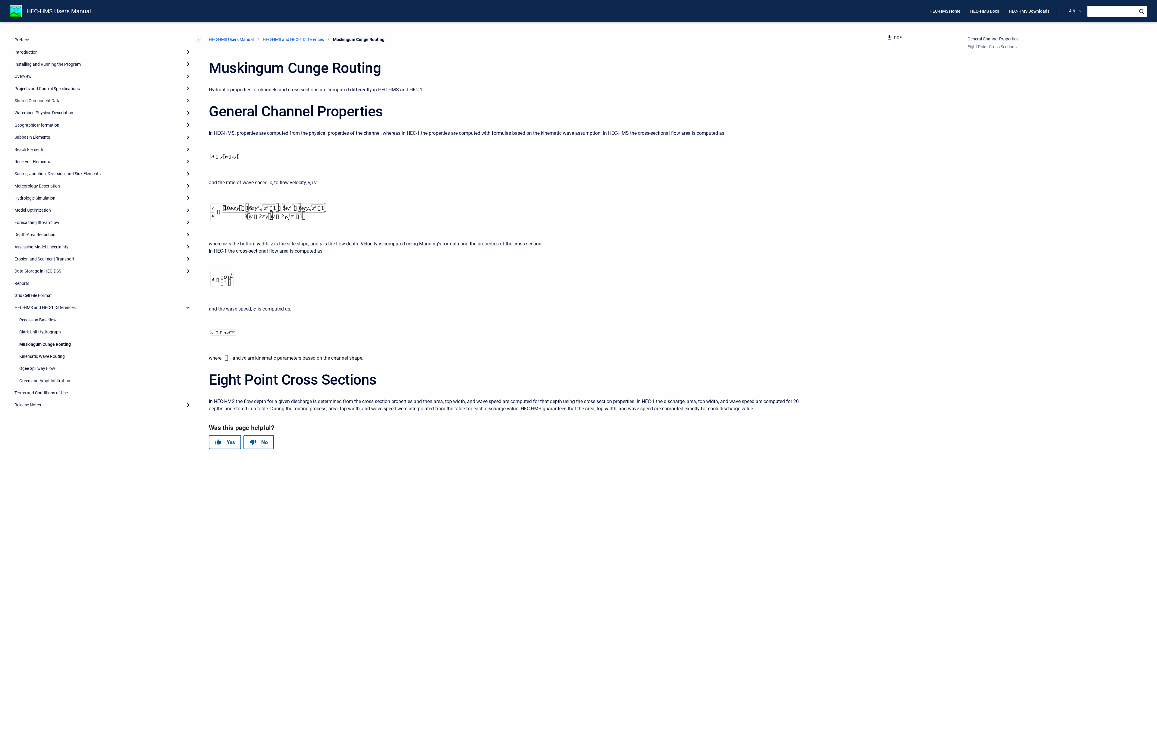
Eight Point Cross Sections (992, 46)
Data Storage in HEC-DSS (37, 271)
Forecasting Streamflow (36, 222)
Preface (21, 39)
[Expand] (188, 52)
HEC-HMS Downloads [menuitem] (1029, 11)
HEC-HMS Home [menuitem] (945, 11)
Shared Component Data (37, 100)
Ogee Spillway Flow (37, 368)
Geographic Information (36, 125)
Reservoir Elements (32, 161)
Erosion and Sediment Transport (44, 259)
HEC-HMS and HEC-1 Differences (45, 307)
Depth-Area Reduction (34, 234)
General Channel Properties (992, 38)
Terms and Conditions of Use (41, 392)
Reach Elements (29, 149)
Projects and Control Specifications (47, 88)
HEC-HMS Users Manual (59, 11)
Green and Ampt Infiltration (44, 380)
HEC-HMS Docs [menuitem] (984, 11)
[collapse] (188, 307)
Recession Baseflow (38, 319)
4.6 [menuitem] (1072, 10)
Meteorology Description (37, 186)
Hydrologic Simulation (34, 198)
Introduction (26, 52)
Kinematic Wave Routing (42, 356)
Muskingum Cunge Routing (45, 344)
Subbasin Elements (32, 137)
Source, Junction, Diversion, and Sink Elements (57, 173)
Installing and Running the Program (47, 64)
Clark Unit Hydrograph (40, 332)
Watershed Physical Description (43, 112)
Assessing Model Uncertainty (41, 246)
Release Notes (27, 404)
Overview (23, 76)
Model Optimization (32, 210)
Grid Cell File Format (33, 295)
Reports (21, 283)
